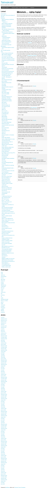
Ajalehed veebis (5, 120)
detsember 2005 (4, 394)
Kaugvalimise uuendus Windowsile (8, 60)
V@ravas (30, 42)
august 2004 (3, 417)
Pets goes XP (4, 190)
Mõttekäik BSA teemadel (6, 182)
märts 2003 (3, 437)
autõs (2, 273)
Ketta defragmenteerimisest (7, 79)
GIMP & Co (4, 109)
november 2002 (4, 442)
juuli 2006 (2, 384)
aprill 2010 (3, 330)
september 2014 (4, 318)
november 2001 (4, 459)
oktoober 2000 (3, 478)
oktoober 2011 (3, 323)
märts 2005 (3, 407)
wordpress (3, 312)
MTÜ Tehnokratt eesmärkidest (7, 207)
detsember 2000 (4, 475)
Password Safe (4, 117)
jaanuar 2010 (3, 334)
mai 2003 (2, 434)
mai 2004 (2, 421)
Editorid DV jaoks (5, 186)
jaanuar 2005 (3, 410)
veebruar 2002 (3, 455)
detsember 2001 (4, 458)
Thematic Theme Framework (19, 487)
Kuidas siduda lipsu (5, 151)
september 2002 (4, 445)
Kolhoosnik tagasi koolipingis (7, 208)
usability (2, 309)
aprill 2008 (3, 355)
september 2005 (4, 398)
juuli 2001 (2, 465)
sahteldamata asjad (4, 299)
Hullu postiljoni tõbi (5, 112)
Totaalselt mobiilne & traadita (7, 183)
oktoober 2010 (3, 327)
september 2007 (4, 364)
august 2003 (3, 429)
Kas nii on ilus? (4, 110)
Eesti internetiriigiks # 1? (6, 177)
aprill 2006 (3, 388)
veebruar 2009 (3, 343)
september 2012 (4, 320)
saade (2, 297)
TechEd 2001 (4, 184)
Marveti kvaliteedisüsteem (6, 41)
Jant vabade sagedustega (6, 122)
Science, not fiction (4, 300)
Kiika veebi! (3, 279)
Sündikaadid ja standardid (6, 99)
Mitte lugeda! (4, 102)
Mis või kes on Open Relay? (7, 176)
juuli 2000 (2, 482)
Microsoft (2, 287)
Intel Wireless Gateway (6, 210)
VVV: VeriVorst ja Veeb (6, 106)
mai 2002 (2, 451)
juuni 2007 (3, 368)
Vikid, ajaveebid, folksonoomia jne (8, 29)
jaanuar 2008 (3, 358)
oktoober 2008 (3, 348)
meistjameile (3, 286)
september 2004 (4, 415)
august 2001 (3, 464)
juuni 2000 (3, 484)
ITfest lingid (4, 161)
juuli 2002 (2, 448)
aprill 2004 (3, 422)
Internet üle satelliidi (5, 93)
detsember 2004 (4, 411)
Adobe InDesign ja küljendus (7, 23)
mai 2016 (2, 317)
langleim (2, 283)
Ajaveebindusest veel (6, 130)
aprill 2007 (3, 371)
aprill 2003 (3, 435)
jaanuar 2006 (3, 392)
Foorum (2, 277)
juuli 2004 (2, 418)
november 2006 (4, 378)
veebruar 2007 (3, 374)
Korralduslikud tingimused (6, 44)
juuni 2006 (3, 385)
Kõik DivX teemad (5, 226)
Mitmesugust (3, 46)
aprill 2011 (3, 324)
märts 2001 (3, 471)
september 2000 (4, 479)
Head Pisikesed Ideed (6, 150)
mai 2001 (2, 468)
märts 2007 (3, 373)
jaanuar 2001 (3, 474)
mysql (2, 290)
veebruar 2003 (3, 438)
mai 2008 (2, 354)
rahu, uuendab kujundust (5, 50)
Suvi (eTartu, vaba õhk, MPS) (7, 57)
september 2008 (4, 350)
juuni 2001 (3, 466)
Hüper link (3, 133)
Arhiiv (2, 51)
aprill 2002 (3, 452)
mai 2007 (2, 370)
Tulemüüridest (4, 67)
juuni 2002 (3, 449)
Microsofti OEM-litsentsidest (7, 119)
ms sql (2, 289)
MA (36, 90)
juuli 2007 (2, 367)
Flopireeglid (4, 85)
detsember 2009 (4, 335)
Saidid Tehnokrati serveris (6, 82)
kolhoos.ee (3, 280)
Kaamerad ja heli (6, 38)
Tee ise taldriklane (5, 172)
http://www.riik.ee (34, 107)
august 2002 (3, 447)
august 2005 (3, 400)
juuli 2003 (2, 431)
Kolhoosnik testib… (5, 155)
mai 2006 (2, 387)
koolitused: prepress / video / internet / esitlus (19, 7)
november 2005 (4, 395)
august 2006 (3, 382)
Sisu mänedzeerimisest (6, 197)
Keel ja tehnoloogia (5, 127)
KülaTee (3, 78)
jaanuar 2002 (3, 457)
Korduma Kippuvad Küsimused (7, 53)
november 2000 (4, 476)
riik (1, 296)
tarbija (2, 303)
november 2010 (4, 326)
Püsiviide (34, 86)
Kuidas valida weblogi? (6, 137)
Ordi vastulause (4, 255)
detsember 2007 (4, 360)
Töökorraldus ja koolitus (6, 40)
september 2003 (4, 428)
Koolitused (3, 18)
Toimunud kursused (5, 43)
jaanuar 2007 (3, 375)
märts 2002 (3, 454)
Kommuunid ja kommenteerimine (8, 71)
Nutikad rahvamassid (5, 242)
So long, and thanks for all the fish (8, 170)
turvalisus (2, 306)
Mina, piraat (4, 95)
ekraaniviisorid (3, 276)
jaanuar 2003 (3, 439)
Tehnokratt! (7, 2)
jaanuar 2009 (3, 344)
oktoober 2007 (3, 363)
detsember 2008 (4, 345)
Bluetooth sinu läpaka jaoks (7, 187)
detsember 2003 (4, 424)
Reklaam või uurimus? (6, 180)
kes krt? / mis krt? (5, 7)
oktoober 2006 (3, 380)
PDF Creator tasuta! (5, 92)
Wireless (2, 310)
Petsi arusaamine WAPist (6, 56)
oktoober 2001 (3, 461)
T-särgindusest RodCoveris (7, 196)
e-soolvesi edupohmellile (6, 265)
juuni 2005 (3, 402)
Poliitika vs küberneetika (6, 266)
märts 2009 (3, 341)
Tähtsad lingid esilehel (6, 179)
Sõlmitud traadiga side (6, 105)
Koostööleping (4, 157)
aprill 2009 (3, 340)
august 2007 (3, 365)
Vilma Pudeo (4, 129)
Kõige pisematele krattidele (7, 100)
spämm (2, 302)
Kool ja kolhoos (4, 225)
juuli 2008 (2, 353)
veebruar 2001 (3, 472)
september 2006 (4, 381)
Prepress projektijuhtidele (6, 25)
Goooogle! (4, 107)
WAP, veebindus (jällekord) (7, 54)
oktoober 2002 (3, 444)
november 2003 (4, 425)
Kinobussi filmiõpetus (6, 37)
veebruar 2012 (3, 321)
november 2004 (4, 412)
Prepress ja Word (5, 203)
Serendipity (4, 84)
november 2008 (4, 347)
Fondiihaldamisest (5, 113)
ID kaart (3, 194)
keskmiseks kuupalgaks (32, 55)
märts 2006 (3, 390)
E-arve (3, 61)
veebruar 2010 (3, 333)
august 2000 (3, 481)
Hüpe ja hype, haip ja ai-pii (7, 201)
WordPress (32, 7)
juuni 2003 (3, 432)
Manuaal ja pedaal (5, 233)
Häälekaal (3, 257)
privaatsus (3, 295)
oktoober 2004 (3, 414)
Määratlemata (3, 285)
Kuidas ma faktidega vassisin (7, 240)
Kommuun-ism (4, 103)
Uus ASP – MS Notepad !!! (6, 77)
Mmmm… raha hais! (5, 200)
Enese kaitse (4, 115)
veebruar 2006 (3, 391)
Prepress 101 (5, 22)
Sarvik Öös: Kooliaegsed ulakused (8, 58)
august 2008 (3, 351)
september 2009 (4, 338)
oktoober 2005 (3, 397)
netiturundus (3, 292)
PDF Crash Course (5, 199)
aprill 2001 (3, 469)
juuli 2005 (2, 401)
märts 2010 (3, 331)
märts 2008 (3, 357)
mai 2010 (2, 328)
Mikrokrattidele (4, 116)
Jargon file (4, 132)
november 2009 (4, 337)
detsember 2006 (4, 377)
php (1, 293)
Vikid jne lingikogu (6, 30)
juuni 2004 (3, 420)
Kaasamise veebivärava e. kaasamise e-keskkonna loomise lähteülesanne (8, 253)
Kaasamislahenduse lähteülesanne (8, 261)
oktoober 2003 (3, 427)
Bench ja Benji (4, 81)
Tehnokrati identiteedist (6, 75)
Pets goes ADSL (5, 63)
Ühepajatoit (3, 307)
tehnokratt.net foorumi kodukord (8, 211)
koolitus (2, 282)
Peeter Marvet (3, 13)
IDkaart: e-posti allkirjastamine (7, 218)
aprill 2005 (3, 405)
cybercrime (3, 275)
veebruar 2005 (3, 408)
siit (35, 73)
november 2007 (4, 361)
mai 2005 (2, 404)
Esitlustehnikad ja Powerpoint (7, 32)
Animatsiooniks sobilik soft (6, 189)
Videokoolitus (4, 36)
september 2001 (4, 462)
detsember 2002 (4, 441)
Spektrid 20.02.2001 (5, 123)
